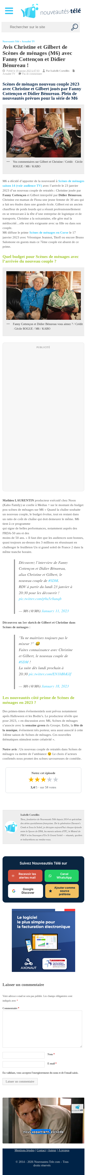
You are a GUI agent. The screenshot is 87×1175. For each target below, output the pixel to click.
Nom (51, 1054)
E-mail (52, 1063)
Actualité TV (28, 41)
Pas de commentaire (32, 73)
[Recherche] (74, 27)
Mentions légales (24, 1150)
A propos (63, 1150)
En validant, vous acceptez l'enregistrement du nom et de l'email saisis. (40, 1072)
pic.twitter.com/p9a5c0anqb (40, 598)
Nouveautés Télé (11, 41)
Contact (41, 1150)
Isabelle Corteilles (59, 70)
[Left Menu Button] (10, 11)
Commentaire (11, 1008)
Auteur (52, 1150)
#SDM (53, 580)
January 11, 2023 (55, 610)
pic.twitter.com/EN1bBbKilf (50, 673)
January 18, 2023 (55, 686)
